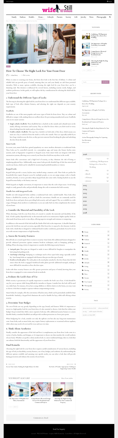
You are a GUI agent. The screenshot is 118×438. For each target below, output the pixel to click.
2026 (85, 154)
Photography (101, 17)
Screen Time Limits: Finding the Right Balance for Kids (22, 367)
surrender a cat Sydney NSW (89, 315)
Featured (87, 243)
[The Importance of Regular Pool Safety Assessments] (19, 389)
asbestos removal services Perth (89, 308)
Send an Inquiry (9, 1)
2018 (85, 212)
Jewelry (83, 17)
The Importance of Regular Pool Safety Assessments (99, 44)
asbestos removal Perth (103, 308)
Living (86, 266)
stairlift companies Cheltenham (95, 311)
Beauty (86, 232)
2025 (85, 185)
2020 (85, 204)
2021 (85, 201)
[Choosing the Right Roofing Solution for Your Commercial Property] (63, 389)
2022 (85, 197)
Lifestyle (50, 17)
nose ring (85, 311)
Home (40, 17)
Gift (75, 17)
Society (68, 17)
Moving (86, 270)
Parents (59, 17)
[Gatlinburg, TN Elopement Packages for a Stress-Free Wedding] (86, 36)
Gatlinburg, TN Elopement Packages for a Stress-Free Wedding (99, 35)
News (91, 17)
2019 (85, 208)
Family (14, 17)
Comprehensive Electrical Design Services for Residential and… (98, 53)
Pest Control (88, 282)
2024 (85, 189)
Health (31, 17)
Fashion (22, 17)
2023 (85, 193)
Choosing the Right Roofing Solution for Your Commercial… (99, 62)
